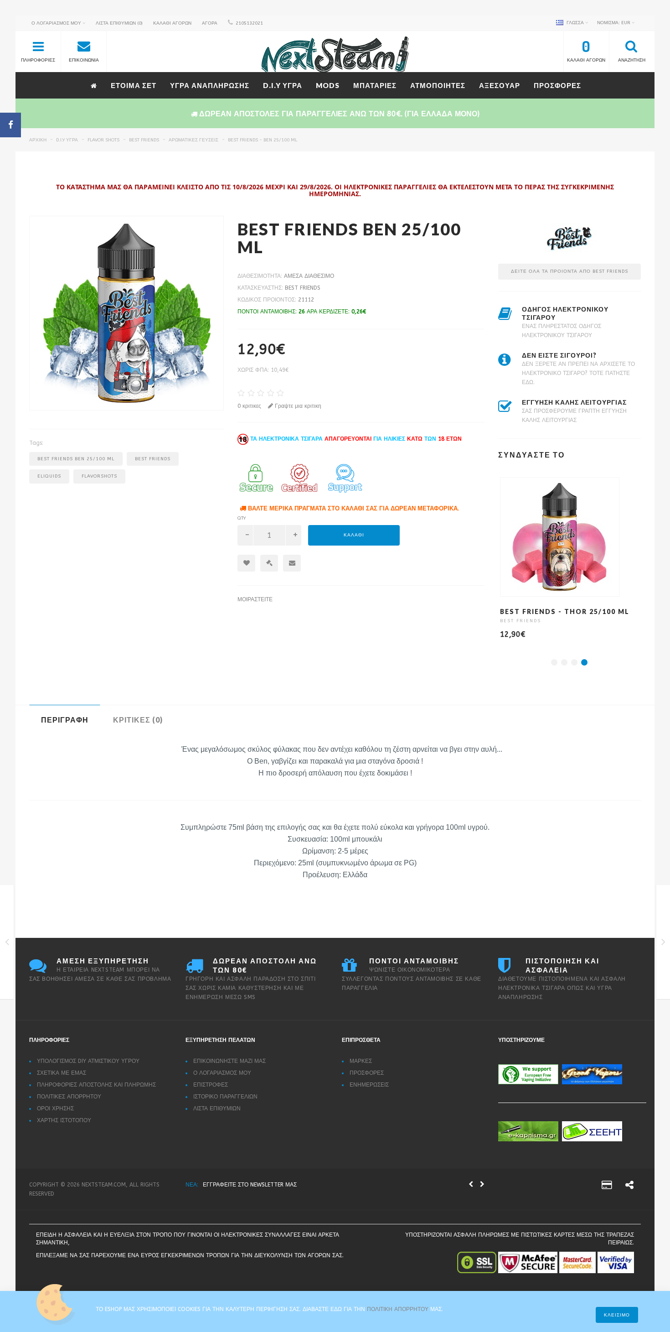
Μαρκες (361, 1061)
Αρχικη (37, 140)
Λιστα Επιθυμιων (217, 1108)
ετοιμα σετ (133, 85)
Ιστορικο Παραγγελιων (225, 1096)
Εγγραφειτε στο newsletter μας (250, 1184)
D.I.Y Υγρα (282, 85)
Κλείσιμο (617, 1315)
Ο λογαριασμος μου (222, 1073)
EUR (614, 23)
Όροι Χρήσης (55, 1108)
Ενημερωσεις (369, 1085)
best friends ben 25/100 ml (75, 459)
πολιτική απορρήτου (398, 1309)
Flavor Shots (103, 140)
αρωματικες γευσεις (193, 140)
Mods (328, 85)
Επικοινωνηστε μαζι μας (229, 1061)
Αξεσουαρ (499, 85)
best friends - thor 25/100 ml (564, 611)
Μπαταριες (375, 85)
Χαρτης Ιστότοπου (64, 1120)
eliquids (49, 476)
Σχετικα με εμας (61, 1073)
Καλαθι (354, 535)
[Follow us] (629, 1186)
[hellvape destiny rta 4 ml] (7, 944)
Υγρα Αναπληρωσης (209, 85)
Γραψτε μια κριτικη (297, 406)
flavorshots (99, 476)
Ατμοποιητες (437, 85)
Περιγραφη (64, 719)
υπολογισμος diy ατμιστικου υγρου (88, 1061)
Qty (241, 518)
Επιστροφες (210, 1085)
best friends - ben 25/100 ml (262, 140)
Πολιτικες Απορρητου (69, 1096)
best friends (144, 140)
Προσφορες (557, 85)
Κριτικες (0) (138, 719)
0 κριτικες (249, 406)
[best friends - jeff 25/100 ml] (663, 944)
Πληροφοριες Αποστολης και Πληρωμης (96, 1085)
